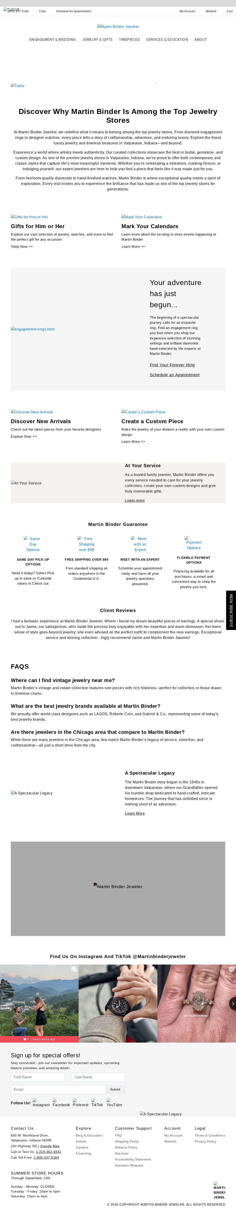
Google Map (49, 1146)
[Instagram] (41, 1103)
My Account (173, 1135)
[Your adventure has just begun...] (33, 329)
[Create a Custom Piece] (143, 412)
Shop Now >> (22, 246)
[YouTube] (115, 1103)
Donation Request (129, 1165)
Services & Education (167, 39)
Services (121, 1153)
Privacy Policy (205, 1141)
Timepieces (129, 39)
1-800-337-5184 (46, 1157)
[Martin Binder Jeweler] (118, 26)
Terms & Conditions (210, 1135)
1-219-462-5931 (48, 1152)
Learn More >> (133, 246)
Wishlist (170, 1141)
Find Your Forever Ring (172, 365)
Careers (82, 1147)
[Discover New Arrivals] (32, 412)
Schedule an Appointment (175, 375)
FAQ (118, 1135)
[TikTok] (97, 1103)
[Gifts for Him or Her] (29, 217)
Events (81, 1141)
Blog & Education (89, 1135)
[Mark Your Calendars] (141, 217)
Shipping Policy (127, 1141)
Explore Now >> (24, 436)
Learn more (135, 500)
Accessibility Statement (133, 1159)
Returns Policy (126, 1147)
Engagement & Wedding (52, 39)
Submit (115, 1089)
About (201, 39)
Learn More (135, 813)
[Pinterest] (81, 1103)
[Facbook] (61, 1103)
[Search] (167, 11)
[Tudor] (18, 85)
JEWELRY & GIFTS (97, 39)
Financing (83, 1153)
